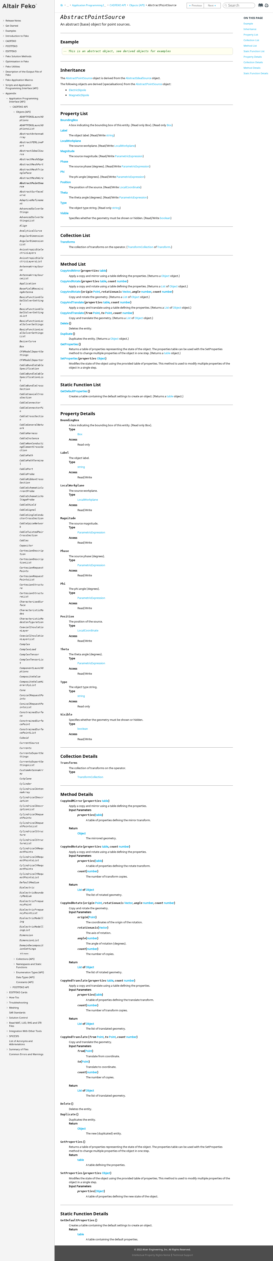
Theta (64, 192)
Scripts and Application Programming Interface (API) (22, 86)
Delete (64, 323)
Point (96, 292)
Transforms (67, 242)
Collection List (251, 40)
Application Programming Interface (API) (23, 100)
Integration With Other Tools (25, 1031)
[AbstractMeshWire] (195, 5)
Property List (251, 34)
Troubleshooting (18, 1002)
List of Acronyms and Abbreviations (21, 1042)
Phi (62, 172)
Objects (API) (23, 111)
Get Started (12, 25)
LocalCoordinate (129, 187)
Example (248, 23)
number (122, 281)
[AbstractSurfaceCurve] (213, 5)
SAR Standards (17, 1012)
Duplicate (66, 334)
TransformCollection (140, 247)
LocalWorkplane (70, 141)
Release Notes (13, 20)
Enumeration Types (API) (30, 972)
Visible (64, 213)
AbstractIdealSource (138, 78)
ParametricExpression (129, 156)
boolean (165, 218)
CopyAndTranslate (72, 302)
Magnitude (67, 151)
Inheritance (250, 29)
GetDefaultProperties (73, 391)
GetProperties (69, 344)
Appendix (11, 93)
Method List (250, 45)
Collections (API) (25, 958)
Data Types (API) (25, 977)
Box (169, 125)
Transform (163, 247)
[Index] (259, 8)
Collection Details (253, 62)
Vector (126, 292)
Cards (18, 992)
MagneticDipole (79, 95)
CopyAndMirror (70, 270)
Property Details (253, 56)
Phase (64, 161)
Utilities (13, 66)
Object (165, 276)
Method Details (252, 67)
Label (63, 130)
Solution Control (18, 1017)
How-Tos (14, 997)
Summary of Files (18, 1049)
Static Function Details (256, 73)
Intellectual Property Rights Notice (151, 1255)
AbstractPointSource (79, 78)
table (103, 270)
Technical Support (183, 1255)
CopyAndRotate (70, 281)
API (20, 106)
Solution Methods (18, 56)
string (110, 135)
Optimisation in (17, 61)
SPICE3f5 (14, 1036)
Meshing (14, 1007)
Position (65, 182)
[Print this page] (266, 7)
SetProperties (69, 358)
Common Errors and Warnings (26, 1054)
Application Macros (19, 79)
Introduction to (17, 35)
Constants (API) (24, 982)
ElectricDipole (77, 90)
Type (63, 203)
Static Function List (254, 51)
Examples (11, 30)
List (163, 286)
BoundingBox (69, 120)
